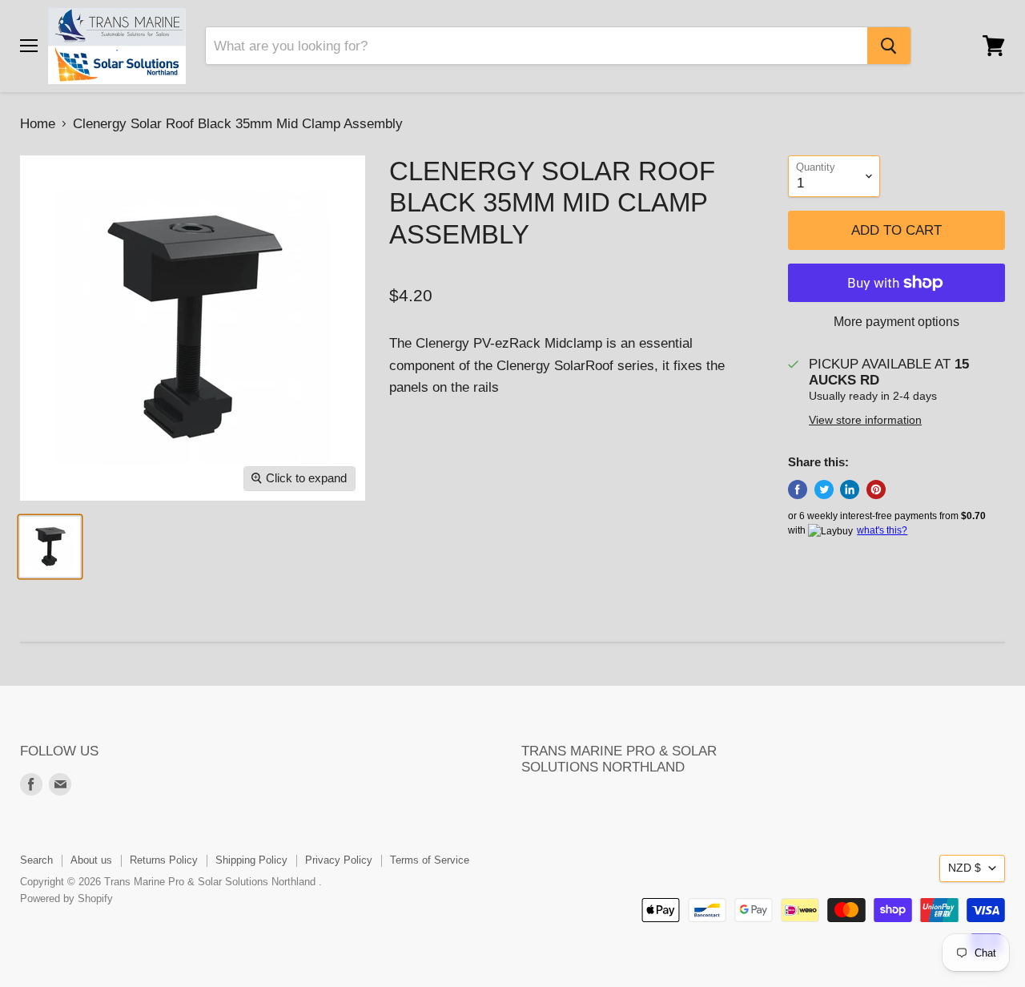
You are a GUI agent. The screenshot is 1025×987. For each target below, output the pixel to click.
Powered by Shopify (66, 898)
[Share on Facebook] (797, 489)
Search (36, 860)
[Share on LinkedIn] (849, 489)
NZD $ (964, 867)
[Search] (888, 45)
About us (91, 860)
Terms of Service (429, 860)
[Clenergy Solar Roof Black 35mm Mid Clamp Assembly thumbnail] (50, 546)
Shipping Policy (251, 860)
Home (37, 123)
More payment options (896, 321)
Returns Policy (164, 860)
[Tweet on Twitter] (824, 489)
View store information (865, 420)
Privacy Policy (338, 860)
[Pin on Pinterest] (876, 489)
